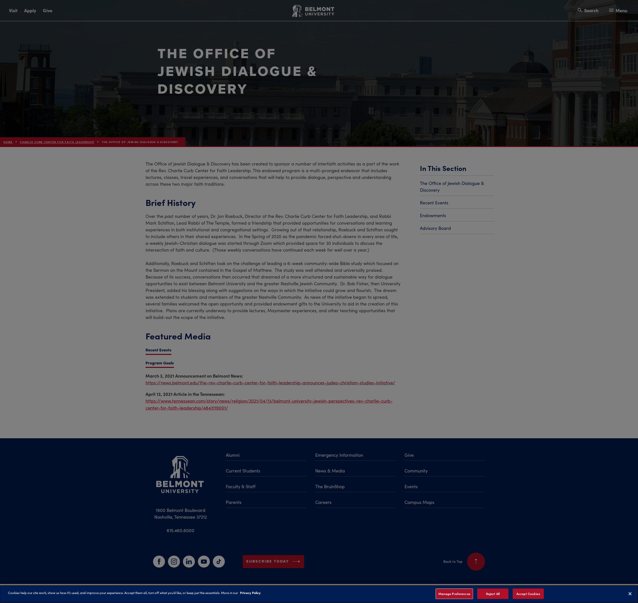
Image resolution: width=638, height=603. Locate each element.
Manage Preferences (454, 593)
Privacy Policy (250, 592)
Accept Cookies (528, 593)
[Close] (630, 593)
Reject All (493, 593)
